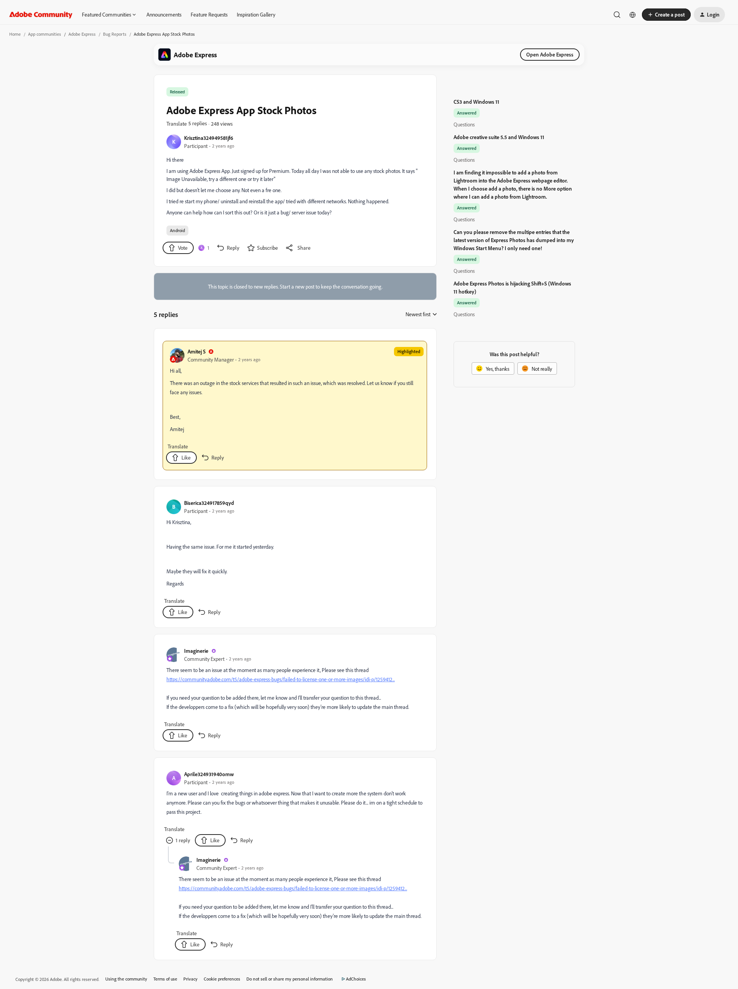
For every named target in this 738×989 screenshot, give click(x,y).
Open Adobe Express (549, 54)
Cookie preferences (222, 979)
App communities (44, 34)
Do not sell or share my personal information (289, 979)
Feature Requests (209, 14)
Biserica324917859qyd (209, 502)
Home (15, 34)
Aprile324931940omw (209, 774)
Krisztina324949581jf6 (208, 137)
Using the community (126, 979)
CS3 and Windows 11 (476, 101)
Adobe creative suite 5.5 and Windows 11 (499, 137)
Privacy (190, 979)
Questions (464, 124)
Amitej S (197, 351)
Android (177, 230)
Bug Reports (114, 34)
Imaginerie (196, 650)
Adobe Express (82, 34)
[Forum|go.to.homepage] (41, 14)
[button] (666, 14)
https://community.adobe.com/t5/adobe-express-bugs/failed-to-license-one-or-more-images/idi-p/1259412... (280, 679)
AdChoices (356, 979)
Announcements (163, 14)
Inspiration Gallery (256, 14)
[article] (295, 405)
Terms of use (165, 979)
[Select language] (633, 14)
